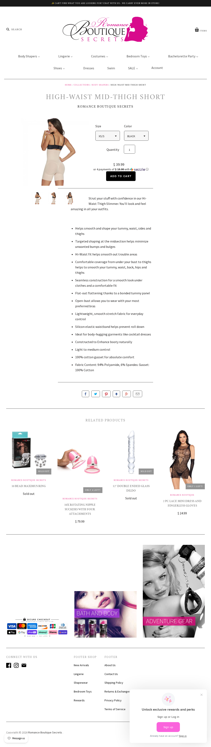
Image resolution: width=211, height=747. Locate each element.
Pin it (106, 394)
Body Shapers (100, 85)
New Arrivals (81, 665)
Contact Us (111, 674)
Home (68, 85)
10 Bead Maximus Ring (29, 486)
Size (98, 126)
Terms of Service (114, 709)
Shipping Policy (113, 682)
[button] (121, 169)
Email (137, 394)
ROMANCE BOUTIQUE (182, 495)
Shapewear (81, 682)
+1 (126, 394)
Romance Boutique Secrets (105, 106)
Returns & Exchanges (117, 691)
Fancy (116, 394)
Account (157, 68)
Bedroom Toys (83, 691)
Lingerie (79, 674)
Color (128, 126)
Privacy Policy (113, 700)
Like (85, 394)
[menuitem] (26, 56)
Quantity (113, 149)
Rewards (79, 700)
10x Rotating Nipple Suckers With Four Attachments (80, 510)
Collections (82, 85)
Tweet (95, 394)
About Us (110, 665)
